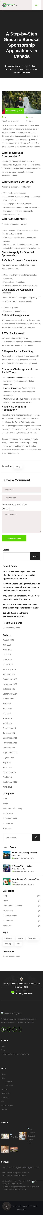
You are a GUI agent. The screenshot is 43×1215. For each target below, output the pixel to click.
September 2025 (10, 694)
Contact (4, 1109)
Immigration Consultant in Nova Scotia (15, 1054)
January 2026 (9, 674)
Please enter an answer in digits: (14, 504)
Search (6, 550)
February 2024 (9, 772)
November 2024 (10, 743)
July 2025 (7, 704)
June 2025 (7, 708)
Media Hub (5, 1097)
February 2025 (9, 728)
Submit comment (14, 538)
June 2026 (7, 650)
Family (20, 938)
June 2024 (7, 767)
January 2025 (9, 733)
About (3, 1078)
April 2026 (7, 659)
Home (3, 1074)
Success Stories (7, 1105)
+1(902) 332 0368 (24, 993)
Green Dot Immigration (24, 422)
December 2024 (10, 738)
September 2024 (10, 753)
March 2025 (8, 723)
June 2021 (7, 787)
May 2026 (7, 655)
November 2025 (10, 684)
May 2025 (7, 713)
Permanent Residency (12, 808)
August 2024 (8, 757)
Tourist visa (8, 813)
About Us (9, 1081)
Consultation (5, 1093)
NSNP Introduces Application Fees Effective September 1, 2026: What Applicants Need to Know (19, 575)
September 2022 (10, 782)
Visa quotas (8, 823)
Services (4, 1089)
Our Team (9, 1085)
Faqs (3, 1050)
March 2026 (8, 664)
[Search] (36, 837)
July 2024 (7, 762)
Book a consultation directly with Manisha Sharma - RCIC (21, 985)
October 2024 (9, 748)
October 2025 (9, 689)
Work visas (7, 828)
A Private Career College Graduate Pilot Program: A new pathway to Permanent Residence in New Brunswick (21, 587)
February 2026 (9, 669)
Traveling (8, 944)
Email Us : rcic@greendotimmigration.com (20, 1167)
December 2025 (10, 679)
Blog (18, 466)
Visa (18, 944)
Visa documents (10, 818)
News (5, 803)
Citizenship (8, 938)
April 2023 (7, 777)
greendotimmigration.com (11, 121)
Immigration (32, 938)
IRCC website (10, 301)
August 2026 (8, 640)
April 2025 (7, 718)
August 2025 (8, 699)
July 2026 (7, 645)
